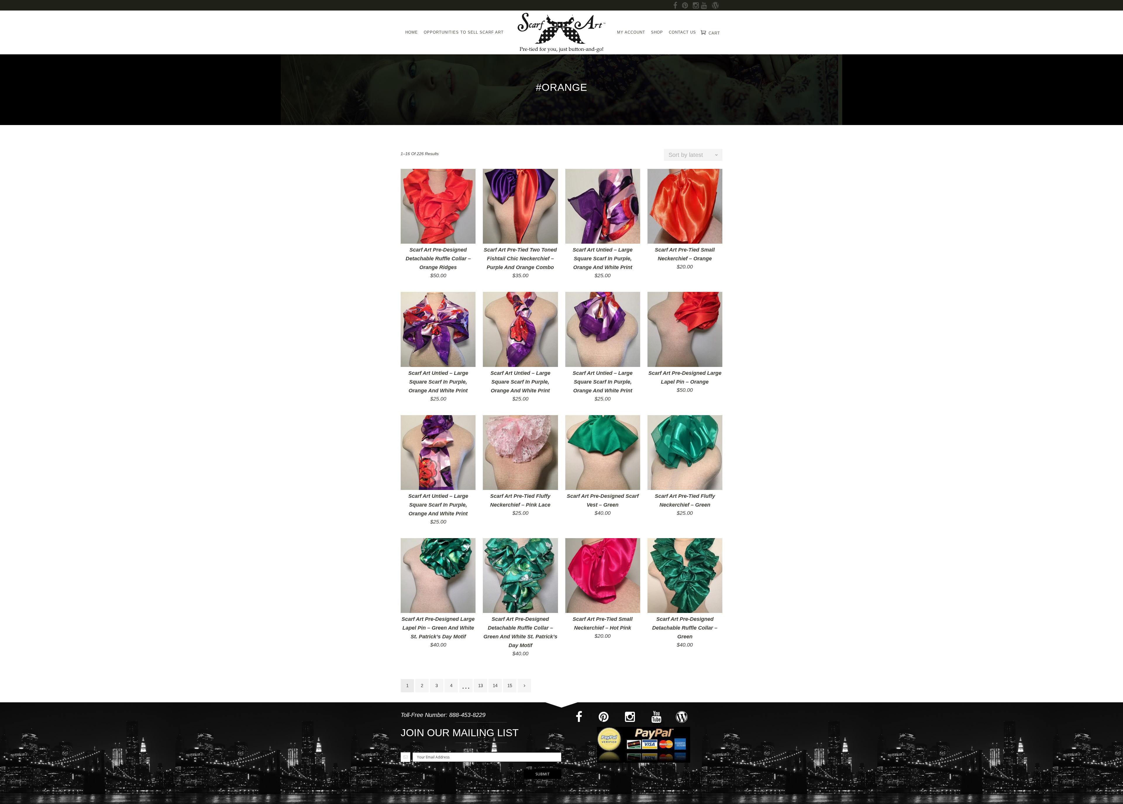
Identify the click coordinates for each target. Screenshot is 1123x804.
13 (480, 685)
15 (509, 685)
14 (495, 685)
